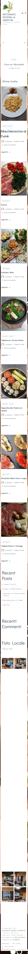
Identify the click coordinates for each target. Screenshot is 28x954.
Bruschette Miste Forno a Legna (14, 478)
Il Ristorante (8, 946)
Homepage (5, 943)
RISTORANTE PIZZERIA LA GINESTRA (9, 17)
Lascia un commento (10, 145)
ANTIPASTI (6, 201)
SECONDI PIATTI (14, 59)
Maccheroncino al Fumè (13, 600)
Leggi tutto (4, 152)
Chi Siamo (16, 943)
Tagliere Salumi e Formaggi (12, 546)
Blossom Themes (20, 937)
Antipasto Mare (7, 272)
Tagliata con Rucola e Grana (12, 340)
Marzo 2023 (7, 649)
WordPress (16, 940)
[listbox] (14, 49)
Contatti (22, 949)
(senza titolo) (9, 584)
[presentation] (3, 42)
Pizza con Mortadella (12, 589)
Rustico (4, 205)
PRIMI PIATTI (7, 126)
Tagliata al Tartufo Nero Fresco (14, 66)
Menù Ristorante (9, 949)
